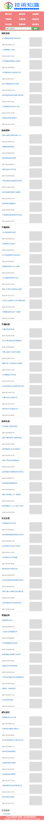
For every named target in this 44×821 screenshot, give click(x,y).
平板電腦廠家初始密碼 (9, 643)
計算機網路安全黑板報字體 (11, 72)
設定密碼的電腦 (7, 700)
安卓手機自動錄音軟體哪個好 (12, 340)
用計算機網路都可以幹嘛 (10, 84)
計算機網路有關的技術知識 (11, 38)
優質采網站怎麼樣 (8, 797)
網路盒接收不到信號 (9, 169)
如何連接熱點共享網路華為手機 (13, 386)
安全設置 (8, 24)
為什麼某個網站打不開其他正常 (13, 740)
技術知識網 (6, 814)
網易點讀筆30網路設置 (9, 569)
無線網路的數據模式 (9, 203)
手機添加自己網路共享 (9, 397)
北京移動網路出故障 (9, 232)
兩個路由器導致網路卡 (9, 118)
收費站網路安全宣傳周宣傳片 (12, 603)
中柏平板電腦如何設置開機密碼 (13, 677)
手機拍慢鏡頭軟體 (8, 329)
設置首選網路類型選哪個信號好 (13, 580)
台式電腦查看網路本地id (10, 278)
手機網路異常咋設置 (9, 523)
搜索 (35, 28)
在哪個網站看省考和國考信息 (12, 785)
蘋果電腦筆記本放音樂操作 (11, 449)
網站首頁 (8, 14)
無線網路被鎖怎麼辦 (9, 158)
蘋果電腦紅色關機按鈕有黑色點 (13, 472)
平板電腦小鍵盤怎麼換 (9, 426)
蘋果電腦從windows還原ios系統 (12, 506)
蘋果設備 (35, 19)
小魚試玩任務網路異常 (9, 631)
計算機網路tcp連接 (8, 50)
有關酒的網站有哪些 (9, 763)
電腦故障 (22, 24)
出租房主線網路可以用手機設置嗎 (13, 300)
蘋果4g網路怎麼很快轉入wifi (11, 135)
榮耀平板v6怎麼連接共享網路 (12, 363)
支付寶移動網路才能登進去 (11, 255)
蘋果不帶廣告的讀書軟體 (10, 460)
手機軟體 (22, 19)
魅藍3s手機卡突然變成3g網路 (12, 289)
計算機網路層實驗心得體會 (11, 61)
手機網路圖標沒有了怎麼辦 (11, 312)
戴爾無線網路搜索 (8, 146)
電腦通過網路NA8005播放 (11, 266)
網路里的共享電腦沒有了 (10, 409)
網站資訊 (35, 24)
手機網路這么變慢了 (9, 244)
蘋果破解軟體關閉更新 (9, 483)
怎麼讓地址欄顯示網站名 (10, 729)
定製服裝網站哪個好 (9, 774)
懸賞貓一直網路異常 (9, 688)
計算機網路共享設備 (9, 375)
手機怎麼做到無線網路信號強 (12, 181)
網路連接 (22, 14)
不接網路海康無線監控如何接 (12, 215)
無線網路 (35, 14)
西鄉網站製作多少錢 (9, 717)
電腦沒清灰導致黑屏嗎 (9, 666)
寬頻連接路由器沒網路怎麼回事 (13, 95)
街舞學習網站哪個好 (9, 751)
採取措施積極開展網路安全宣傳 (13, 534)
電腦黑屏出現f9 (7, 620)
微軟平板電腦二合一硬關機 (11, 494)
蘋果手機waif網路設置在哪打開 (12, 591)
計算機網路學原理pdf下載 (11, 106)
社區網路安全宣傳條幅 (9, 557)
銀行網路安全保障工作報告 (11, 546)
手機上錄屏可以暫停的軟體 (11, 352)
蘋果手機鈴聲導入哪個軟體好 (12, 438)
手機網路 (8, 19)
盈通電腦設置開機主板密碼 (11, 654)
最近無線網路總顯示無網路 (11, 192)
